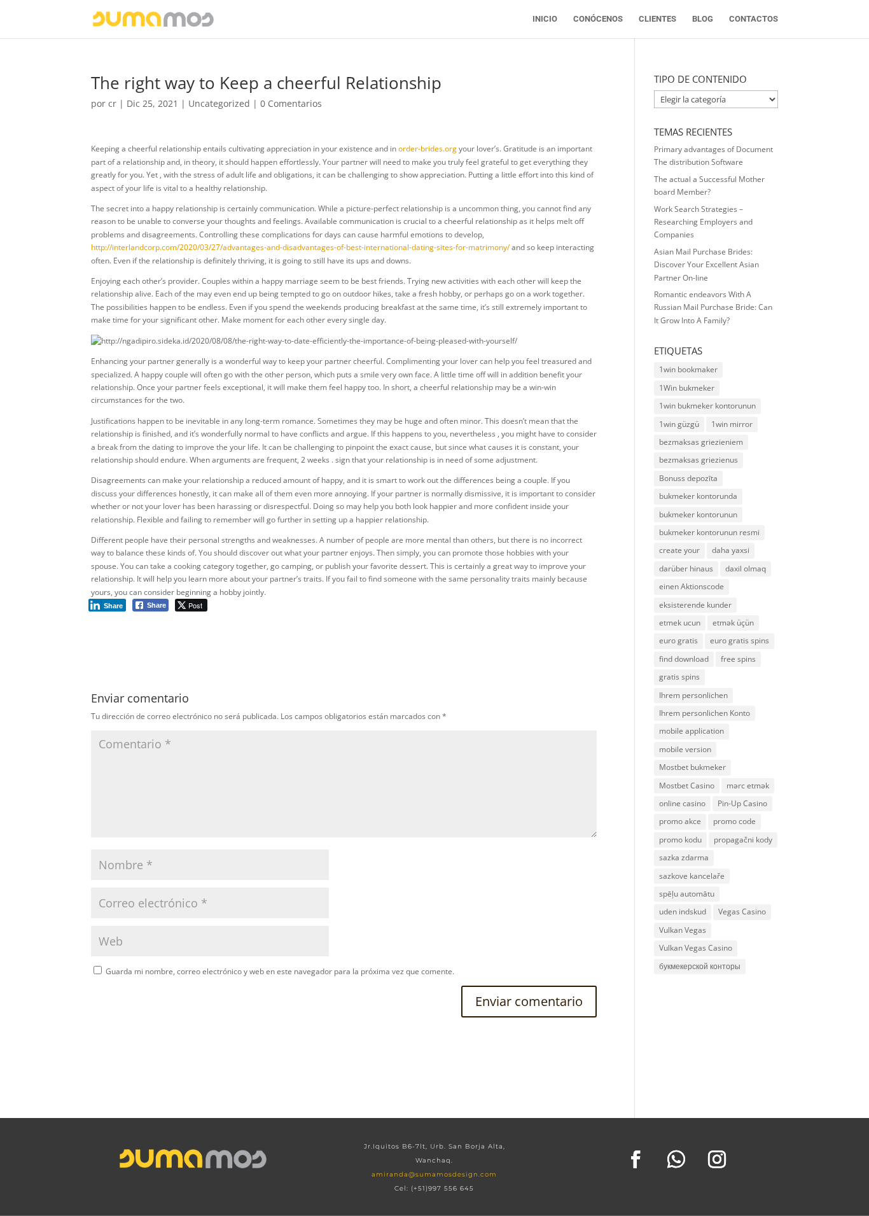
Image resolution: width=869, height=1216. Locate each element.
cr (112, 103)
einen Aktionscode (691, 586)
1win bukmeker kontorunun (707, 405)
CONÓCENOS (598, 19)
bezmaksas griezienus (698, 459)
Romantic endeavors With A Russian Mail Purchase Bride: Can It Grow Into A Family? (713, 307)
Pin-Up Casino (742, 803)
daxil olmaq (745, 568)
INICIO (544, 19)
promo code (734, 821)
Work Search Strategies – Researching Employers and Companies (703, 222)
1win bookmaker (688, 369)
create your (679, 550)
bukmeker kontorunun (698, 514)
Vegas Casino (742, 911)
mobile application (691, 730)
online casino (682, 803)
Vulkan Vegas (682, 930)
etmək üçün (733, 622)
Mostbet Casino (686, 785)
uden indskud (682, 911)
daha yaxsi (730, 550)
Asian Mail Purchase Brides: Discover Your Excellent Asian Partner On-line (706, 264)
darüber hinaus (686, 568)
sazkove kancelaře (692, 875)
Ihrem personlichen (693, 695)
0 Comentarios (291, 103)
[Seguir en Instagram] (717, 1159)
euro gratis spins (739, 640)
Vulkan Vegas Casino (695, 947)
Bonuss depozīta (688, 478)
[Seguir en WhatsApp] (676, 1159)
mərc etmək (747, 785)
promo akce (680, 821)
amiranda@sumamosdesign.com (434, 1174)
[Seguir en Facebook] (635, 1159)
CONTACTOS (753, 19)
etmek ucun (679, 622)
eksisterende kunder (695, 604)
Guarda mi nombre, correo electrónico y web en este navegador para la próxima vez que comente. (280, 971)
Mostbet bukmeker (692, 767)
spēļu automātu (686, 893)
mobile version (685, 749)
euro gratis (678, 640)
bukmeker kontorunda (698, 496)
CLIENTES (657, 19)
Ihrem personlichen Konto (704, 713)
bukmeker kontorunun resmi (709, 532)
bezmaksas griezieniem (701, 442)
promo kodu (680, 839)
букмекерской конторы (699, 966)
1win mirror (732, 424)
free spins (738, 658)
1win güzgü (679, 424)
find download (684, 658)
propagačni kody (743, 839)
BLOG (702, 19)
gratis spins (679, 676)
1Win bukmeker (686, 387)
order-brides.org (427, 148)
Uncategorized (219, 103)
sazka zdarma (684, 857)
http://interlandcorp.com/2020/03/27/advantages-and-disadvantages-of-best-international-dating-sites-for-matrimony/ (300, 247)
